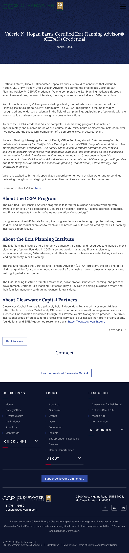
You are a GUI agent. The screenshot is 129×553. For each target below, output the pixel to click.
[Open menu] (123, 6)
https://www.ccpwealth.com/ (86, 321)
